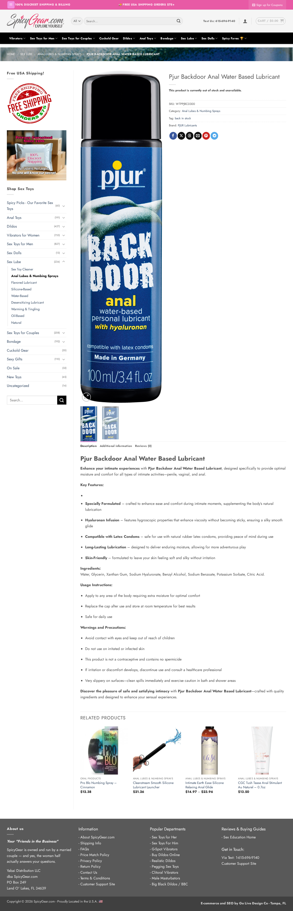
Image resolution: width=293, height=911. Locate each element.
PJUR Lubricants (187, 125)
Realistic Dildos (163, 860)
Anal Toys (146, 38)
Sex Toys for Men (42, 38)
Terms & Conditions (95, 878)
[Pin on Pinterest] (206, 136)
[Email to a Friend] (198, 136)
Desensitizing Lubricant (27, 302)
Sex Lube (187, 38)
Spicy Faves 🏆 (233, 38)
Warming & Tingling (25, 309)
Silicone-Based (21, 289)
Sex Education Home (239, 837)
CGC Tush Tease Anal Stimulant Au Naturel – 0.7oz (260, 785)
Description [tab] (88, 446)
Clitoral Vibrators (165, 872)
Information (88, 829)
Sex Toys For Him (165, 843)
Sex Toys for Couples (77, 38)
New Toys (14, 377)
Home (11, 54)
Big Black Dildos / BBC (170, 884)
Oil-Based (17, 315)
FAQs (84, 849)
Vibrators (15, 38)
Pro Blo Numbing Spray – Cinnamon (98, 785)
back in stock (183, 118)
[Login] (245, 21)
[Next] (155, 236)
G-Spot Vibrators (164, 849)
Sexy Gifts (14, 359)
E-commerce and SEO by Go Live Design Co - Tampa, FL (243, 903)
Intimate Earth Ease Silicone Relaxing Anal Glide (204, 785)
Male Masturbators (166, 878)
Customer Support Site (97, 884)
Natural (16, 322)
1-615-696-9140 (247, 857)
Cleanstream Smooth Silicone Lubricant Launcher (153, 785)
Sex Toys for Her (164, 837)
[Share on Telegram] (214, 136)
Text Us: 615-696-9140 (219, 21)
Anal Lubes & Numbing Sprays (59, 54)
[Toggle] (63, 206)
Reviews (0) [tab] (143, 446)
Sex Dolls (207, 38)
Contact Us (88, 872)
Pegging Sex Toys (165, 866)
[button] (11, 5)
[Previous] (88, 236)
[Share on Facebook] (173, 136)
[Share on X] (181, 136)
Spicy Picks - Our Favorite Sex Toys (30, 205)
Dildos (127, 38)
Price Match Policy (94, 854)
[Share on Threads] (189, 136)
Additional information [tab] (116, 446)
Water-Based (19, 296)
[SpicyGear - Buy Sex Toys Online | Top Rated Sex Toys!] (35, 21)
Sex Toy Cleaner (22, 269)
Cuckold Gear (109, 38)
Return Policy (90, 866)
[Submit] (178, 21)
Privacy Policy (91, 860)
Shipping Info (90, 843)
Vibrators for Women (23, 235)
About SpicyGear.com (97, 837)
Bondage (166, 38)
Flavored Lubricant (24, 282)
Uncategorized (18, 385)
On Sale (13, 368)
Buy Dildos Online (166, 854)
